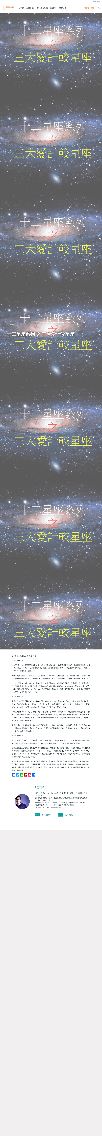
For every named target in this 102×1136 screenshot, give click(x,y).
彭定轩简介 (53, 8)
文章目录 (21, 8)
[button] (89, 8)
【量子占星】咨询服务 (42, 8)
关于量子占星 (62, 8)
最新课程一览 (30, 8)
